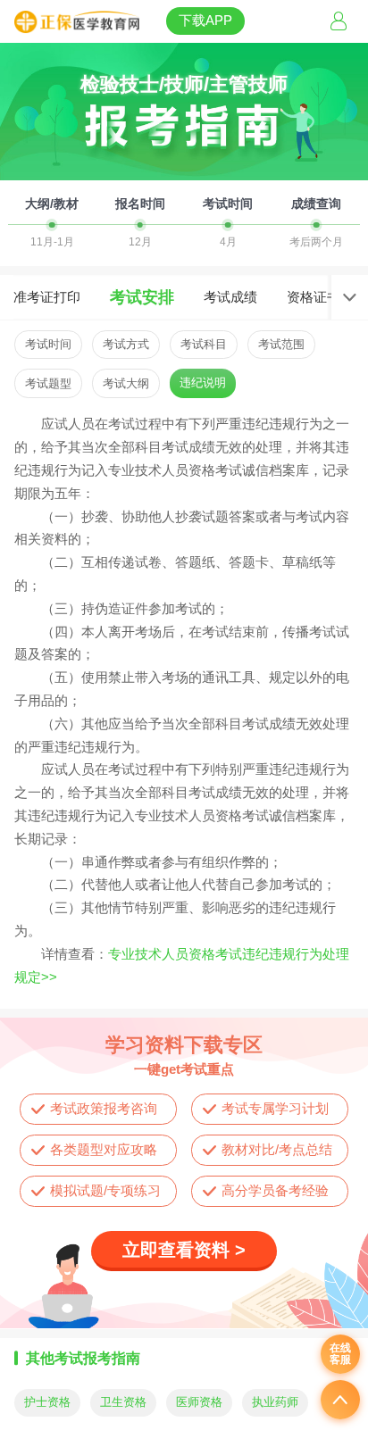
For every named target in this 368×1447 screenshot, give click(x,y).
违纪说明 (203, 382)
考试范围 (281, 344)
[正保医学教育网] (76, 22)
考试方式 (126, 344)
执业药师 (275, 1402)
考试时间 (48, 344)
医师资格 (199, 1402)
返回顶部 (340, 1399)
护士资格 (47, 1402)
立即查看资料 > (184, 1250)
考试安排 (142, 297)
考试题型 (48, 383)
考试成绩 (230, 296)
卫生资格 (123, 1402)
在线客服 (340, 1354)
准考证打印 (46, 296)
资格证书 (313, 296)
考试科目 (203, 344)
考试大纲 (126, 383)
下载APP (205, 20)
